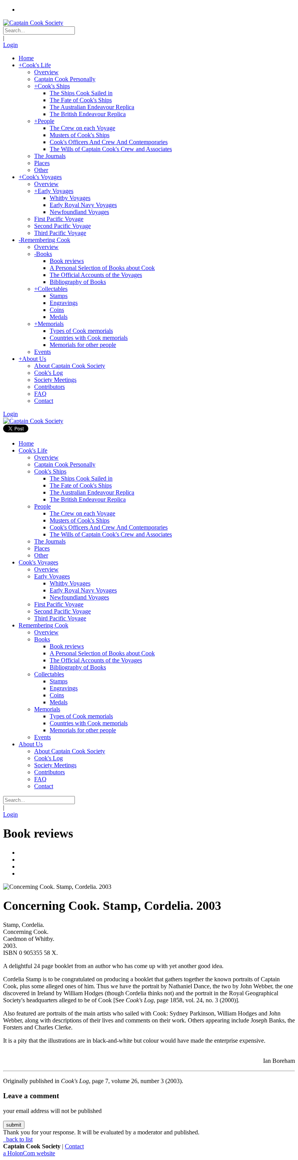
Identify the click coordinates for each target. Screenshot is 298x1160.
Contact (74, 1146)
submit (13, 1125)
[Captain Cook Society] (33, 22)
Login (10, 45)
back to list (19, 1139)
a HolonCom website (29, 1153)
